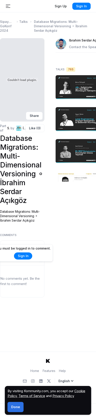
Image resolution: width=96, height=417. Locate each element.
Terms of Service (32, 396)
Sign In (81, 6)
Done (15, 407)
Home (34, 371)
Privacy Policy (63, 396)
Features (49, 371)
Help (62, 371)
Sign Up (61, 6)
